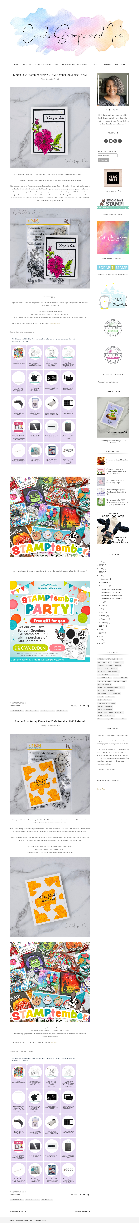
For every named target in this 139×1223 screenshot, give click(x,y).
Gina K (119, 659)
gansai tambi (103, 675)
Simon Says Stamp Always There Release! (113, 441)
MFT (109, 662)
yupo (124, 719)
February (104, 619)
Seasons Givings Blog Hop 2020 (117, 461)
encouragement (32, 711)
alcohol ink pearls (105, 665)
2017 (101, 640)
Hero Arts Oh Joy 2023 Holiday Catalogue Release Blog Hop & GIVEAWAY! (117, 502)
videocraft (109, 716)
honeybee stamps (104, 678)
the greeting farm (105, 706)
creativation (103, 668)
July (102, 602)
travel (100, 716)
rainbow (116, 693)
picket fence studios (106, 690)
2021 (101, 626)
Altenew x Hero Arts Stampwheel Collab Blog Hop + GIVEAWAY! (116, 471)
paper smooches (104, 684)
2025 (101, 565)
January (104, 623)
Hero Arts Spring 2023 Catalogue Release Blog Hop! (116, 492)
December (104, 579)
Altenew (101, 659)
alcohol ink (118, 662)
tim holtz (119, 712)
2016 (101, 643)
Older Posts (81, 1211)
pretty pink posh (104, 693)
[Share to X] (84, 706)
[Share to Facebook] (80, 706)
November (104, 582)
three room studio (105, 712)
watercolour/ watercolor (109, 719)
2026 (101, 562)
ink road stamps (120, 678)
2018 (101, 636)
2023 (101, 572)
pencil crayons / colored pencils (111, 687)
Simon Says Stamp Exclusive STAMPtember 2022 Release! (50, 721)
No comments (15, 706)
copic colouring (16, 711)
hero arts (114, 675)
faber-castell (114, 671)
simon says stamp (48, 711)
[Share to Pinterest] (88, 706)
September (105, 586)
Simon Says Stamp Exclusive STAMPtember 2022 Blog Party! (50, 75)
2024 (101, 569)
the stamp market (105, 709)
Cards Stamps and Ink (22, 1220)
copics (118, 665)
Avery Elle (110, 659)
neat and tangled (105, 681)
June (103, 605)
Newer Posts (18, 1211)
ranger (100, 697)
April (102, 612)
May (102, 609)
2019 (101, 633)
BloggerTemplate (41, 1220)
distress (113, 668)
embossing (102, 671)
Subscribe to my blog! (107, 151)
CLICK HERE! (55, 323)
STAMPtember (62, 711)
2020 (101, 629)
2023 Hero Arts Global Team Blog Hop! (115, 481)
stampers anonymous (106, 703)
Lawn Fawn (102, 662)
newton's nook (120, 681)
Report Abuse (101, 789)
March (103, 616)
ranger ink (110, 697)
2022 (101, 576)
